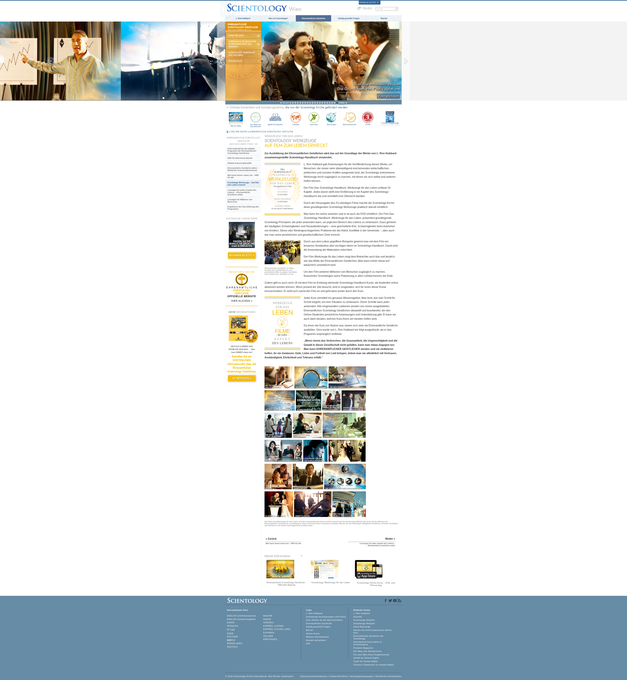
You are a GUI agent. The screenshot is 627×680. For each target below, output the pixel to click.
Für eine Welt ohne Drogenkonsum (371, 655)
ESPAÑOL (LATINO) (273, 626)
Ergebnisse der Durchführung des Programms (243, 208)
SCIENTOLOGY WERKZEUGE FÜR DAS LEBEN (242, 54)
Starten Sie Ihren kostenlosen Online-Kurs (373, 631)
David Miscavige (361, 627)
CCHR (367, 124)
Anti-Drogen (331, 124)
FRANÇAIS (232, 626)
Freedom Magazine (390, 124)
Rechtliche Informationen (389, 676)
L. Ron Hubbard (243, 18)
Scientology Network (364, 620)
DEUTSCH (232, 647)
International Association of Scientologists (367, 643)
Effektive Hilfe (236, 35)
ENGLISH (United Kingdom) (241, 619)
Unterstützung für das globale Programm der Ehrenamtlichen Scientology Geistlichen (241, 151)
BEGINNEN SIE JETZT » (241, 255)
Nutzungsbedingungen (361, 676)
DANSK (231, 622)
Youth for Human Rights (365, 661)
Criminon (295, 124)
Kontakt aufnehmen (316, 640)
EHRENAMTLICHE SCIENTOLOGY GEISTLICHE (271, 131)
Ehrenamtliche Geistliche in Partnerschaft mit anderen (242, 44)
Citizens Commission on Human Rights (373, 665)
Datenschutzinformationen (314, 676)
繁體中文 (231, 640)
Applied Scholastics (275, 124)
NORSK (267, 619)
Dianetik (357, 617)
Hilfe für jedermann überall (239, 158)
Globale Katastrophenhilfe (239, 163)
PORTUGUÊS (270, 639)
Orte (308, 643)
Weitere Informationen (317, 637)
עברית (231, 629)
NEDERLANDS (234, 643)
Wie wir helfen (235, 126)
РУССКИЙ (232, 637)
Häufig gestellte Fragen (349, 18)
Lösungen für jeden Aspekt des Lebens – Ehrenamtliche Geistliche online (241, 192)
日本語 (230, 633)
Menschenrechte (349, 124)
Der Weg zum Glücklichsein (255, 125)
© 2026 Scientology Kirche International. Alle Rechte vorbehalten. (259, 676)
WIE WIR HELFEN (239, 131)
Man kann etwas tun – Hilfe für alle (243, 176)
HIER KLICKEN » (241, 300)
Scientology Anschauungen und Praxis (326, 617)
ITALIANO (268, 636)
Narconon (314, 124)
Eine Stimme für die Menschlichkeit (324, 620)
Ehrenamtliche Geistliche (313, 18)
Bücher (384, 18)
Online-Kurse (313, 634)
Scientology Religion (364, 623)
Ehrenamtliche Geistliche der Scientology (368, 637)
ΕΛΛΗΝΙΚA (268, 633)
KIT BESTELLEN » (242, 378)
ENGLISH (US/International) (241, 616)
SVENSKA (268, 622)
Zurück (285, 102)
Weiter (342, 102)
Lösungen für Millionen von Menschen (239, 200)
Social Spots (235, 61)
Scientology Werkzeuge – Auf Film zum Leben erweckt (243, 183)
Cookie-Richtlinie (339, 676)
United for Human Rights (366, 658)
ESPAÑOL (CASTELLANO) (276, 629)
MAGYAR (268, 616)
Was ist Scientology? (278, 18)
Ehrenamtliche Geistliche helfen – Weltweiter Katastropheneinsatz (243, 169)
